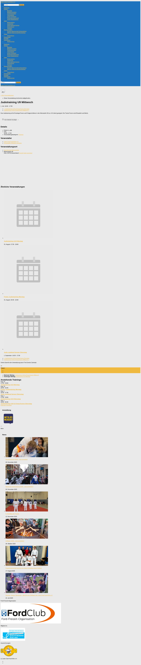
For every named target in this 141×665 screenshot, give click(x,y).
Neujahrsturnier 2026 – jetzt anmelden (17, 459)
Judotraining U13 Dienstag (11, 399)
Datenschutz (10, 41)
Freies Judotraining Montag (14, 297)
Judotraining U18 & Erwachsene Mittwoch (16, 110)
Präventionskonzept (13, 18)
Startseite (6, 7)
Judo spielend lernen (13, 25)
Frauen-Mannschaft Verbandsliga (16, 31)
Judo (5, 21)
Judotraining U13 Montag (13, 241)
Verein (6, 9)
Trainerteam (10, 27)
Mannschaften (8, 30)
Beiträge (9, 10)
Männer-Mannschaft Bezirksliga (16, 32)
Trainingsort (10, 15)
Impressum (7, 40)
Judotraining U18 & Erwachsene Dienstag (16, 109)
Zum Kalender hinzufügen (11, 119)
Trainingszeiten (11, 13)
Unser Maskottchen (12, 19)
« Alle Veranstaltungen (7, 95)
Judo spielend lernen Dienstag (15, 352)
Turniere (9, 28)
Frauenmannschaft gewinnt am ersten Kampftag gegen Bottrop (24, 568)
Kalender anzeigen (6, 405)
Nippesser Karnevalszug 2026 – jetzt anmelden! (19, 486)
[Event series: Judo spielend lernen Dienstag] (20, 355)
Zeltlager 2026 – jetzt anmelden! (15, 541)
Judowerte (10, 24)
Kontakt (6, 38)
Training (21, 134)
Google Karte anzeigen (25, 153)
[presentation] (28, 238)
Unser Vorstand (11, 16)
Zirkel (5, 34)
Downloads (7, 37)
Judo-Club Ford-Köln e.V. (8, 2)
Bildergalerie (11, 22)
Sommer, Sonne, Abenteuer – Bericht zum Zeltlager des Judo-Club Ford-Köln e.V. (29, 595)
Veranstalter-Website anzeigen (13, 143)
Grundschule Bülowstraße (11, 150)
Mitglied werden (11, 12)
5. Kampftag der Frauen (12, 513)
